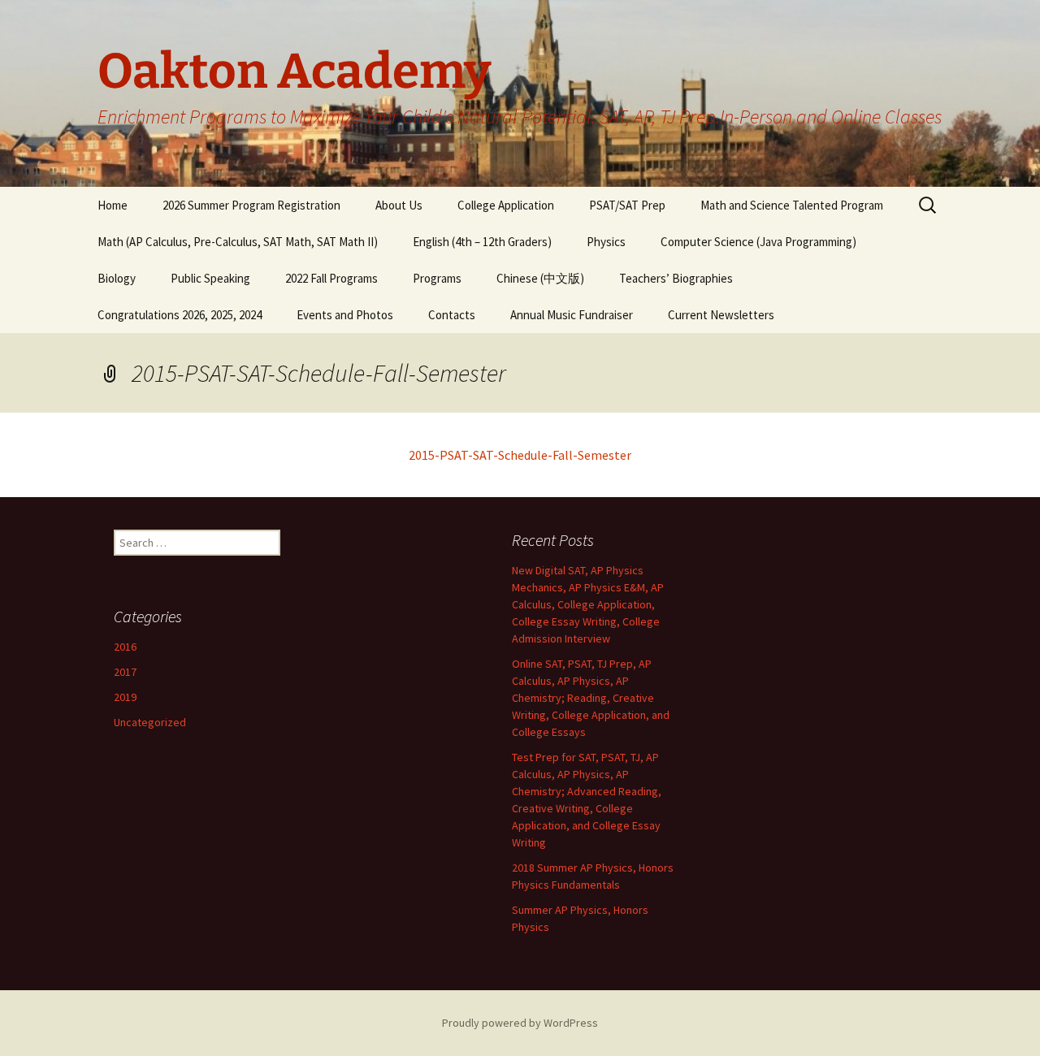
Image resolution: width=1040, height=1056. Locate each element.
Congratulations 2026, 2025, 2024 (180, 314)
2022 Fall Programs (331, 278)
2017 (125, 671)
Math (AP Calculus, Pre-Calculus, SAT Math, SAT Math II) (238, 241)
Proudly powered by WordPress (520, 1022)
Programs (437, 278)
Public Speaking (210, 278)
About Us (398, 205)
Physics (606, 241)
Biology (117, 278)
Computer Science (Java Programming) (758, 241)
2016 (125, 646)
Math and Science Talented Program (791, 205)
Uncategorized (150, 722)
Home (113, 205)
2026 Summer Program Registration (251, 205)
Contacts (451, 314)
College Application (505, 205)
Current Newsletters (721, 314)
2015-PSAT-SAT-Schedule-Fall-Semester (520, 455)
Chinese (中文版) (540, 278)
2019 (125, 697)
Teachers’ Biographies (676, 278)
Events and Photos (345, 314)
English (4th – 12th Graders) (482, 241)
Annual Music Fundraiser (571, 314)
